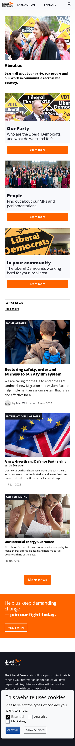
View (37, 124)
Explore (50, 5)
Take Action (26, 5)
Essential (17, 716)
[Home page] (8, 4)
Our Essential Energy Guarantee (29, 542)
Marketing (18, 721)
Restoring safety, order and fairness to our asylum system (33, 371)
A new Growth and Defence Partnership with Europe (35, 463)
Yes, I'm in (16, 627)
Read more (12, 309)
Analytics (40, 716)
